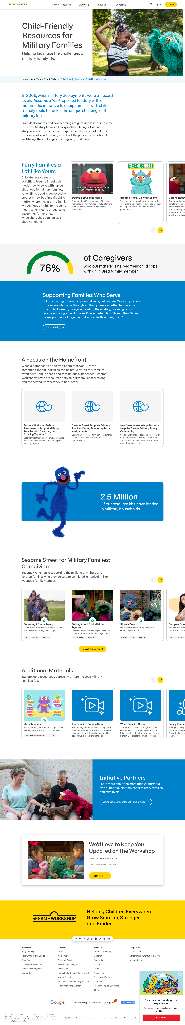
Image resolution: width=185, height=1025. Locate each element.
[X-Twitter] (100, 938)
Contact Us (99, 981)
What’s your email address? (103, 858)
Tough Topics (27, 960)
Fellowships (63, 968)
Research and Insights (68, 964)
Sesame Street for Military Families (73, 981)
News (96, 968)
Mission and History (102, 951)
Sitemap (97, 990)
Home (25, 79)
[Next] (160, 230)
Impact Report (136, 960)
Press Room (99, 973)
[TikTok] (92, 938)
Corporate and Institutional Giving (145, 956)
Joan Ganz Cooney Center (69, 985)
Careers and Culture (103, 977)
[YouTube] (108, 938)
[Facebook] (96, 938)
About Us (101, 4)
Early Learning (28, 951)
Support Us (120, 4)
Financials (98, 960)
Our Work (84, 4)
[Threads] (104, 938)
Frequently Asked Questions (106, 985)
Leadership (99, 956)
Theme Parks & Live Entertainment (73, 973)
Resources (26, 947)
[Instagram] (88, 938)
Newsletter (27, 973)
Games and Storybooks (32, 968)
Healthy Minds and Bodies (33, 956)
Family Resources (61, 4)
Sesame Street (64, 977)
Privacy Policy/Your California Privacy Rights (124, 1018)
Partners (97, 964)
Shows (60, 951)
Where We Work (65, 960)
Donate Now (135, 951)
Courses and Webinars (32, 964)
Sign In (159, 4)
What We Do (50, 79)
